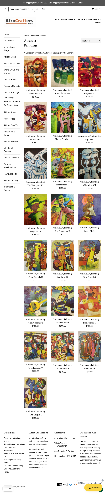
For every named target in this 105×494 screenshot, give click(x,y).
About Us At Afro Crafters (14, 444)
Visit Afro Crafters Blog (13, 466)
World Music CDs (12, 63)
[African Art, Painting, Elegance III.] (35, 209)
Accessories (9, 119)
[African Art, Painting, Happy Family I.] (62, 117)
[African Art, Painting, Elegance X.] (89, 71)
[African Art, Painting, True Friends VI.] (35, 117)
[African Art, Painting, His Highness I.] (89, 117)
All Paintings (9, 97)
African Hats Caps (9, 133)
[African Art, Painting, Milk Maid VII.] (89, 163)
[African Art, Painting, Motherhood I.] (62, 163)
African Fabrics (11, 79)
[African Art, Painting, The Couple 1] (35, 392)
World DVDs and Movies (11, 71)
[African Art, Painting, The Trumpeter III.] (35, 163)
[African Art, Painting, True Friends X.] (35, 71)
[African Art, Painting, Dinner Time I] (62, 301)
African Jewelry (11, 141)
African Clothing (11, 180)
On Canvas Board (11, 105)
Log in (26, 9)
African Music (12, 57)
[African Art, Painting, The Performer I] (35, 301)
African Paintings (12, 92)
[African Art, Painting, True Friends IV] (35, 346)
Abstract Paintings (12, 101)
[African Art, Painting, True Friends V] (89, 301)
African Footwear (11, 158)
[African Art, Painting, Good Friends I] (89, 346)
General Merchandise (10, 166)
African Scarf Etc (11, 125)
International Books (9, 188)
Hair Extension (12, 174)
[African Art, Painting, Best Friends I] (89, 255)
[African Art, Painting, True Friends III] (62, 346)
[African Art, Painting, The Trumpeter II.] (62, 209)
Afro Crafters (21, 487)
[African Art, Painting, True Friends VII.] (62, 71)
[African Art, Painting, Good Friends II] (35, 255)
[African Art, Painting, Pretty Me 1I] (89, 209)
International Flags (9, 49)
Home (6, 34)
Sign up (35, 9)
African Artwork (11, 112)
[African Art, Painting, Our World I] (62, 255)
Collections (9, 41)
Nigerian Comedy (12, 86)
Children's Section (8, 149)
